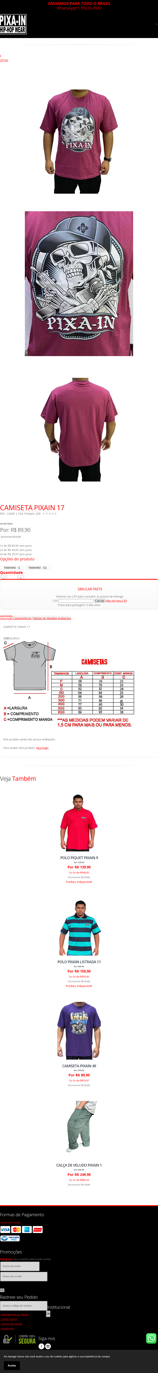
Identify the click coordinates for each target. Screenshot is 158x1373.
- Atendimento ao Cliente (14, 1314)
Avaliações (64, 618)
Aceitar (12, 1365)
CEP (55, 600)
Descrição (6, 618)
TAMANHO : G (12, 567)
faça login (42, 748)
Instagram (48, 1346)
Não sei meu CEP (116, 600)
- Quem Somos (8, 1319)
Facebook (41, 1346)
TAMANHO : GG (37, 567)
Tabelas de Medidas (44, 618)
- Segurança (7, 1328)
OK (2, 1290)
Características (22, 618)
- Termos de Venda (11, 1323)
